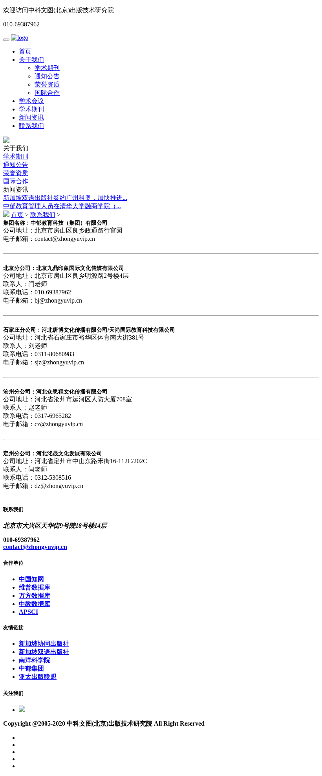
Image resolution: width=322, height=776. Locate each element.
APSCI (28, 611)
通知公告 (47, 76)
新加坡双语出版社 (44, 652)
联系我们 (31, 125)
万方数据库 (34, 595)
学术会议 (31, 101)
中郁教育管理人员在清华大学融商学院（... (62, 206)
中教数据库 (34, 603)
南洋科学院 (34, 660)
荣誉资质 (47, 84)
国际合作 (47, 92)
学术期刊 (47, 68)
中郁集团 (31, 668)
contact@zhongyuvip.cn (35, 546)
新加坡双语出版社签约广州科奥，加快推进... (65, 197)
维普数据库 (34, 587)
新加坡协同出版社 (44, 643)
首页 (25, 51)
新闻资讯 (31, 117)
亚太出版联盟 (38, 676)
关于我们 (31, 59)
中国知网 (31, 579)
